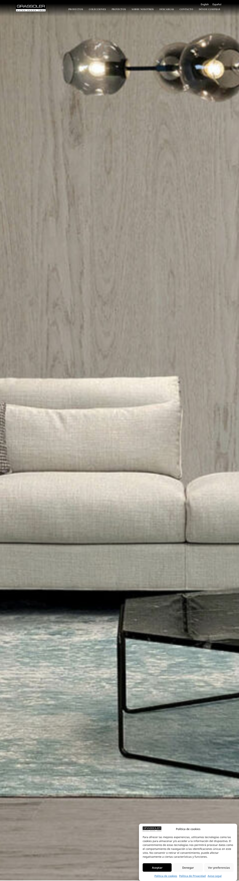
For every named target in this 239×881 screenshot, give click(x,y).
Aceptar (157, 867)
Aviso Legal (215, 876)
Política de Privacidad (192, 876)
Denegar (188, 867)
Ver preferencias (219, 867)
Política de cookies (165, 876)
